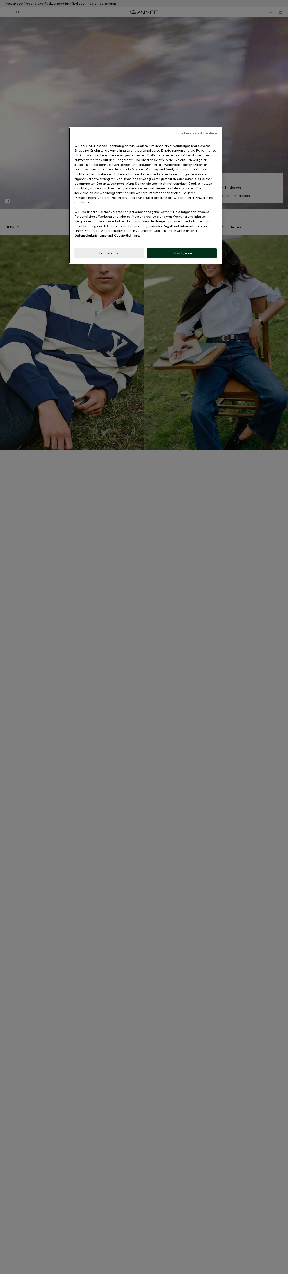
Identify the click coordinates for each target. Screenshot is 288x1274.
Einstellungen (109, 253)
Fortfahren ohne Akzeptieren (196, 133)
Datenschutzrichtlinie (90, 235)
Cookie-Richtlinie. (127, 235)
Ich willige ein (182, 253)
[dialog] (145, 195)
